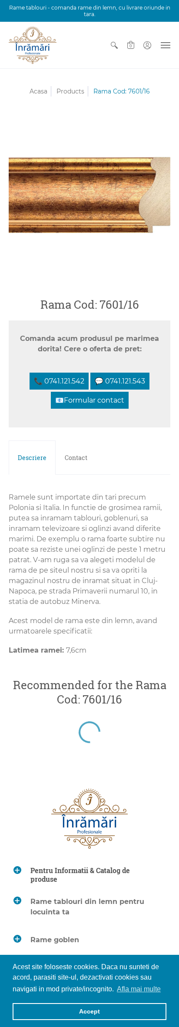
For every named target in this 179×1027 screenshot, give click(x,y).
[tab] (32, 457)
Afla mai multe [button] (139, 989)
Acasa (38, 91)
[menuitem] (114, 45)
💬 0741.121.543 (120, 381)
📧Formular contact (89, 400)
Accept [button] (89, 1011)
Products (70, 91)
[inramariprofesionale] (32, 45)
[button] (114, 45)
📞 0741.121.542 (59, 381)
